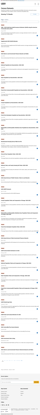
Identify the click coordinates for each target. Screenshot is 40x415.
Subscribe (36, 382)
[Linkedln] (5, 405)
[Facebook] (1, 405)
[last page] (22, 360)
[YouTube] (7, 405)
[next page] (9, 20)
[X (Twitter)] (3, 405)
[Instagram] (8, 405)
